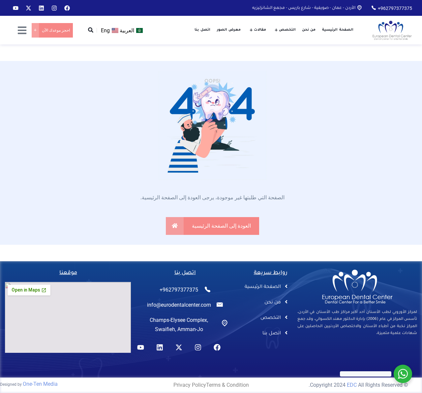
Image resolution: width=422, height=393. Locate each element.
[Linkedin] (41, 8)
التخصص (270, 318)
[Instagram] (54, 8)
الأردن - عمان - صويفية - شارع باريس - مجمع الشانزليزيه (303, 8)
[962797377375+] (374, 8)
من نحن (272, 302)
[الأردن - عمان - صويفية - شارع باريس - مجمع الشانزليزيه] (359, 8)
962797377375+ (395, 8)
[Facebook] (67, 8)
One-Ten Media (40, 384)
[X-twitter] (28, 8)
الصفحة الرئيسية (263, 287)
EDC (352, 385)
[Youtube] (15, 8)
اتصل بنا (271, 333)
